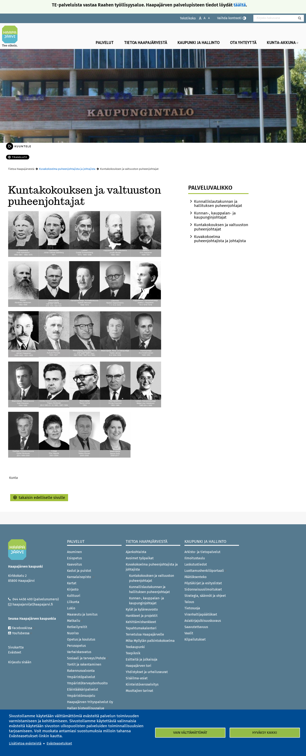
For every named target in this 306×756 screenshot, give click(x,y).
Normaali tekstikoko (202, 18)
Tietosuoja (192, 608)
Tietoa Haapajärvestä (145, 42)
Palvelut (105, 42)
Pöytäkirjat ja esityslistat (203, 583)
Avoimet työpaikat (140, 558)
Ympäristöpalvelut (81, 677)
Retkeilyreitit (77, 627)
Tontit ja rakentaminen (84, 664)
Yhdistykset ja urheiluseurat (147, 672)
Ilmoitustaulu (194, 558)
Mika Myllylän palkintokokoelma (150, 641)
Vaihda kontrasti (229, 18)
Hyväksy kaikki (264, 733)
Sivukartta (16, 647)
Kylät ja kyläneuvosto (142, 609)
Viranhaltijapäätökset (200, 614)
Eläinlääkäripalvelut (82, 689)
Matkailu (73, 621)
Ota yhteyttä (243, 42)
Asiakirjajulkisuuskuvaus (202, 621)
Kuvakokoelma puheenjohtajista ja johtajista (67, 168)
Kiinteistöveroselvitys (142, 684)
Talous (189, 602)
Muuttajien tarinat (139, 691)
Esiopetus (74, 558)
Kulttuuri (73, 596)
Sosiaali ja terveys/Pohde (86, 658)
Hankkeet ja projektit (142, 616)
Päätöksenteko (195, 577)
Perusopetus (76, 646)
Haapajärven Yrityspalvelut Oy (90, 702)
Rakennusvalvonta (81, 671)
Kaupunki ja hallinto (199, 42)
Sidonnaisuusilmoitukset (203, 589)
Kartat (71, 583)
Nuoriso (73, 633)
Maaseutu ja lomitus (82, 614)
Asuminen (74, 552)
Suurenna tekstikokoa (198, 18)
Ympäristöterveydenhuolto (87, 683)
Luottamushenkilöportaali (204, 571)
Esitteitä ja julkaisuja (141, 659)
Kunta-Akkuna (281, 42)
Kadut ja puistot (79, 571)
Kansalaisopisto (79, 577)
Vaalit (188, 633)
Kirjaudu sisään (19, 662)
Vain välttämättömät (190, 733)
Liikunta (73, 602)
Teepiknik (133, 653)
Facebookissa (22, 628)
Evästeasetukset (59, 743)
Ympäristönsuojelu (81, 696)
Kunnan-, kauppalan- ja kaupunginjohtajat (215, 215)
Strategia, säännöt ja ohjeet (205, 596)
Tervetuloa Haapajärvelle (145, 634)
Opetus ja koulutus (81, 639)
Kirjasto (72, 589)
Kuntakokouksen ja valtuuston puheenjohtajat (221, 226)
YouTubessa (21, 633)
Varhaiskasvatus (79, 652)
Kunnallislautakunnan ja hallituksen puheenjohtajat (218, 203)
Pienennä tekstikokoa (207, 18)
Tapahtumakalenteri (141, 628)
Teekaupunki (135, 647)
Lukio (71, 608)
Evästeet (14, 652)
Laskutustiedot (195, 564)
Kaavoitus (74, 564)
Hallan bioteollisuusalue (85, 708)
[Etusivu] (11, 36)
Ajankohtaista (136, 552)
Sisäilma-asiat (137, 678)
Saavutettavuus (196, 627)
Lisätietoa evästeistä (25, 743)
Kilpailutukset (195, 639)
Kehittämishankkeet (141, 622)
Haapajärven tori (138, 666)
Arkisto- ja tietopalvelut (202, 552)
